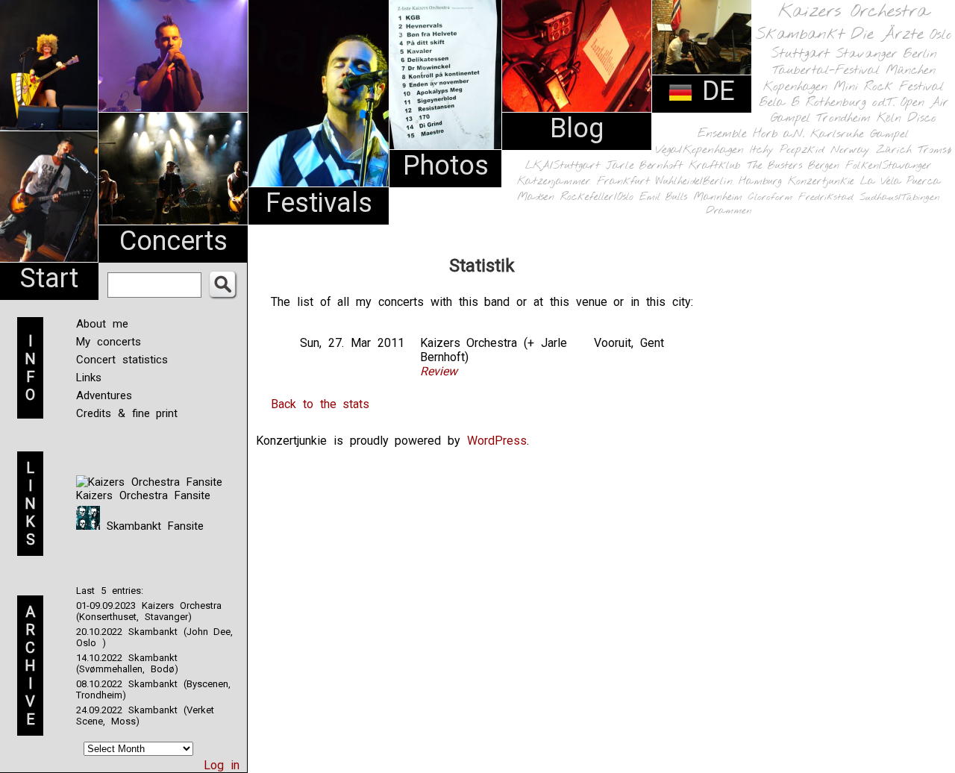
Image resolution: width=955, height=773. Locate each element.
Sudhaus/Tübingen (900, 197)
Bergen (823, 166)
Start (49, 278)
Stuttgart (800, 54)
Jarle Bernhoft (644, 165)
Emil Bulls (663, 197)
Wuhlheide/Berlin (694, 182)
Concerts (173, 241)
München (911, 70)
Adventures (104, 395)
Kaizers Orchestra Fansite (143, 495)
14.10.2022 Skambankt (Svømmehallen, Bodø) (127, 663)
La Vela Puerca (900, 182)
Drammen (729, 210)
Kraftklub (715, 166)
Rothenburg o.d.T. (850, 102)
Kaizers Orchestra (853, 12)
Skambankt (800, 34)
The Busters (774, 166)
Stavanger (866, 54)
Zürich (894, 150)
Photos (446, 165)
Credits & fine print (127, 413)
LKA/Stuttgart (562, 165)
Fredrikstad (826, 197)
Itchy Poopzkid (787, 150)
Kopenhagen (795, 87)
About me (102, 324)
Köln (889, 118)
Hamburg (760, 182)
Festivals (319, 203)
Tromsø (934, 150)
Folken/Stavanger (888, 166)
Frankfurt (623, 182)
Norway (850, 150)
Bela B (779, 102)
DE (714, 91)
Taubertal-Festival (826, 71)
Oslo (941, 35)
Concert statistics (122, 359)
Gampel (889, 134)
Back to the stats (320, 404)
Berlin (920, 54)
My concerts (108, 341)
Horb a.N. (778, 134)
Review (438, 371)
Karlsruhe (837, 134)
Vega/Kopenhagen (699, 150)
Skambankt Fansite (152, 526)
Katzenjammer (554, 182)
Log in (221, 765)
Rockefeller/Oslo (596, 197)
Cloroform (770, 197)
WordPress (497, 441)
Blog (577, 128)
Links (88, 377)
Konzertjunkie (821, 182)
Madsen (535, 197)
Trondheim (843, 118)
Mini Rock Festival (888, 87)
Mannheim (717, 197)
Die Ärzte (887, 35)
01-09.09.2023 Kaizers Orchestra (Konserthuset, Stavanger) (149, 611)
